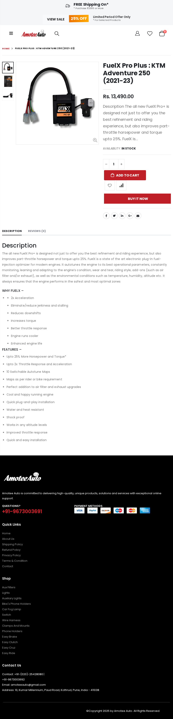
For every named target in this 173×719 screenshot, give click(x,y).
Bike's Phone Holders (16, 604)
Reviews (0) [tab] (37, 231)
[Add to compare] (121, 185)
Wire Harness (11, 620)
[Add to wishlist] (110, 185)
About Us (8, 539)
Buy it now (138, 198)
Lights (6, 593)
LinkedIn (122, 215)
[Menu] (11, 33)
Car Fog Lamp (11, 609)
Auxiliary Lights (12, 598)
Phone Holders (12, 631)
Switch (6, 615)
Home (5, 48)
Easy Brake (9, 637)
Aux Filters (8, 587)
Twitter (114, 215)
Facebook (106, 215)
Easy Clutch (10, 642)
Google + (130, 215)
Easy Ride (8, 653)
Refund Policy (11, 550)
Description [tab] (12, 231)
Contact (7, 566)
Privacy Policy (11, 555)
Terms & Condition (14, 561)
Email (138, 215)
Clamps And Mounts (16, 626)
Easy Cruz (8, 648)
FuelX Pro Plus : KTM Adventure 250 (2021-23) (134, 73)
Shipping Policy (12, 544)
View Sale (55, 19)
